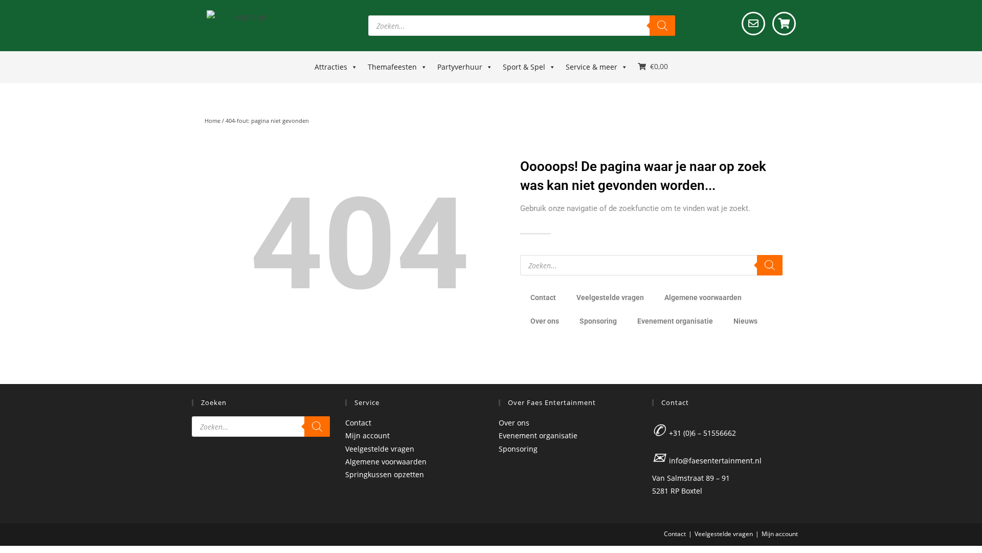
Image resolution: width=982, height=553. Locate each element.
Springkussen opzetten (384, 474)
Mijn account (367, 435)
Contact (543, 297)
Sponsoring (598, 321)
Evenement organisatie (675, 321)
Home (212, 120)
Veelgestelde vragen (610, 297)
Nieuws (745, 321)
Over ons (544, 321)
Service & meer (591, 67)
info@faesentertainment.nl (715, 460)
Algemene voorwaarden (703, 297)
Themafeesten (392, 67)
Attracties (331, 67)
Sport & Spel (524, 67)
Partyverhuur (459, 67)
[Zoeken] (662, 25)
